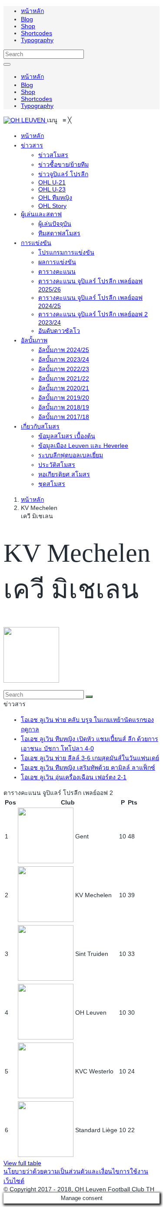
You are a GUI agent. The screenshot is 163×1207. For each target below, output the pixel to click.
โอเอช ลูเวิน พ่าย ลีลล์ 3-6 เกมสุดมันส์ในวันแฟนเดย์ (90, 757)
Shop (28, 26)
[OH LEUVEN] (25, 120)
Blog (27, 19)
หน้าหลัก (32, 10)
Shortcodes (36, 33)
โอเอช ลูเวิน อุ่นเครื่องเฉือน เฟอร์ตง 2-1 (73, 777)
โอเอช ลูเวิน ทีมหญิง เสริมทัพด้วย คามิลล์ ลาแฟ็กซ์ (88, 767)
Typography (37, 40)
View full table (22, 1163)
